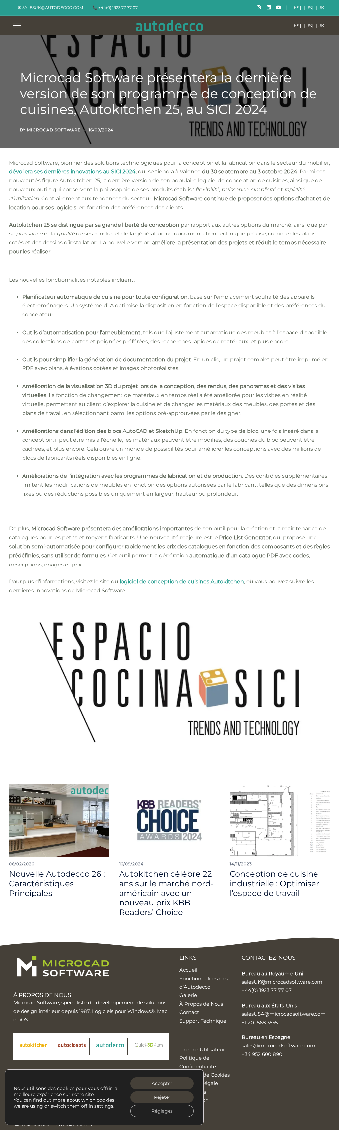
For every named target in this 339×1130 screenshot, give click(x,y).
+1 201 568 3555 (260, 1022)
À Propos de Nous (201, 1004)
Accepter (162, 1083)
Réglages (162, 1111)
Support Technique (202, 1021)
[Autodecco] (169, 25)
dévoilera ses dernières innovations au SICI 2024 (72, 171)
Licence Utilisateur (202, 1049)
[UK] (321, 8)
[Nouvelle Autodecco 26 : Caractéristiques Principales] (59, 820)
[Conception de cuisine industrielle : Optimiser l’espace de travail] (280, 820)
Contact (189, 1012)
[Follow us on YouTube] (278, 7)
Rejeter (162, 1097)
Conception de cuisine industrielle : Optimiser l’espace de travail (274, 883)
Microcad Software (54, 129)
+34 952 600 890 (262, 1054)
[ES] (296, 8)
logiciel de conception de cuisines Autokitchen (182, 581)
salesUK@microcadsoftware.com (282, 982)
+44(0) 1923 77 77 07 (267, 990)
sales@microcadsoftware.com (278, 1045)
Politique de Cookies (204, 1075)
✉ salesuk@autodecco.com (50, 7)
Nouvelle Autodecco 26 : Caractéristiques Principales (57, 883)
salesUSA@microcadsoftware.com (284, 1014)
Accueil (188, 970)
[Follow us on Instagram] (258, 7)
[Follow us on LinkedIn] (268, 7)
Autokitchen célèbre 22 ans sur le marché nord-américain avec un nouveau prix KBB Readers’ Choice (166, 893)
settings (103, 1106)
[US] (308, 8)
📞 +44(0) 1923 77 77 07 (115, 7)
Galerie (188, 995)
